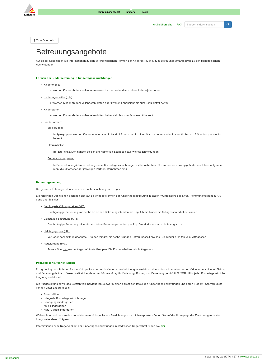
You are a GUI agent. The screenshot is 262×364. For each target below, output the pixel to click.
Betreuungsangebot (109, 12)
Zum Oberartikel (45, 40)
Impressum (12, 357)
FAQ (179, 24)
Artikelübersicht (162, 24)
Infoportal (131, 12)
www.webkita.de (249, 356)
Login (145, 12)
